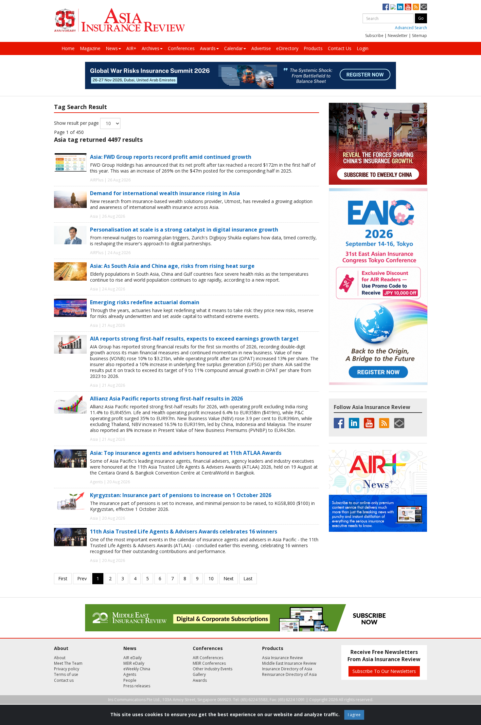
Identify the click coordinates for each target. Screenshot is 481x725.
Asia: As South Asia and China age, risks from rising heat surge (172, 266)
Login (362, 48)
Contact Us (339, 48)
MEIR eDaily (133, 663)
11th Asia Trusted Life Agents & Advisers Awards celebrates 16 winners (183, 531)
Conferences (181, 48)
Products (313, 48)
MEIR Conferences (209, 663)
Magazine (90, 48)
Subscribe (374, 35)
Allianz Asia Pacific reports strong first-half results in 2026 (166, 398)
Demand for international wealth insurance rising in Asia (165, 193)
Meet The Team (68, 663)
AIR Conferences (208, 657)
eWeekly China (136, 669)
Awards (208, 48)
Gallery (199, 674)
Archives (150, 48)
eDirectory (287, 48)
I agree (354, 714)
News (112, 48)
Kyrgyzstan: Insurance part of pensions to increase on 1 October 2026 (180, 495)
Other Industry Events (212, 669)
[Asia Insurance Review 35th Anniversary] (119, 20)
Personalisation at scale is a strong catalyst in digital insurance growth (184, 229)
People (129, 680)
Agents (129, 674)
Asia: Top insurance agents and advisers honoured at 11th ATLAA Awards (185, 452)
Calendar (233, 48)
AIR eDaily (132, 657)
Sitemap (419, 35)
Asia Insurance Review (282, 657)
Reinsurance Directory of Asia (289, 674)
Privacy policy (66, 669)
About (59, 657)
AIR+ (131, 48)
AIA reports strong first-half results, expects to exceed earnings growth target (194, 338)
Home (68, 48)
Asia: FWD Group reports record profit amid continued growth (170, 156)
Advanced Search (411, 27)
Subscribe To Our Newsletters (384, 671)
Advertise (261, 48)
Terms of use (66, 674)
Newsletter (398, 35)
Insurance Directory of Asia (287, 669)
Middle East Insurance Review (289, 663)
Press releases (136, 686)
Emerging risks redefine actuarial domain (144, 302)
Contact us (64, 680)
